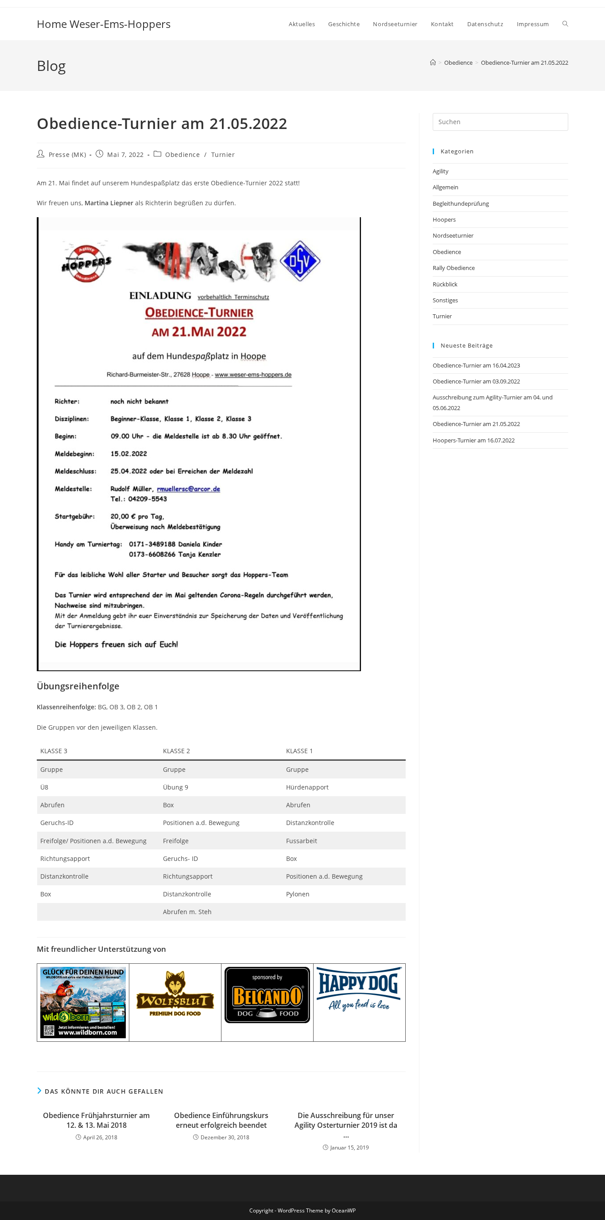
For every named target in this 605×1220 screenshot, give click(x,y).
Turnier (223, 154)
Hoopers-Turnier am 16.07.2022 (474, 440)
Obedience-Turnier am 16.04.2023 (476, 365)
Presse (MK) (67, 154)
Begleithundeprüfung (461, 203)
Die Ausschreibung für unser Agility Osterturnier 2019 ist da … (346, 1125)
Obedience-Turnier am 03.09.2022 (476, 381)
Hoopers (444, 219)
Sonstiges (445, 300)
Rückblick (445, 284)
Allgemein (445, 187)
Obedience (182, 154)
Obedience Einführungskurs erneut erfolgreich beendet (221, 1120)
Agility (441, 171)
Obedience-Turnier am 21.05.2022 (524, 62)
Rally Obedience (454, 268)
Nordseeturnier (453, 235)
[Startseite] (433, 62)
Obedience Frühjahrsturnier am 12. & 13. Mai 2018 (96, 1120)
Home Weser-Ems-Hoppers (104, 23)
